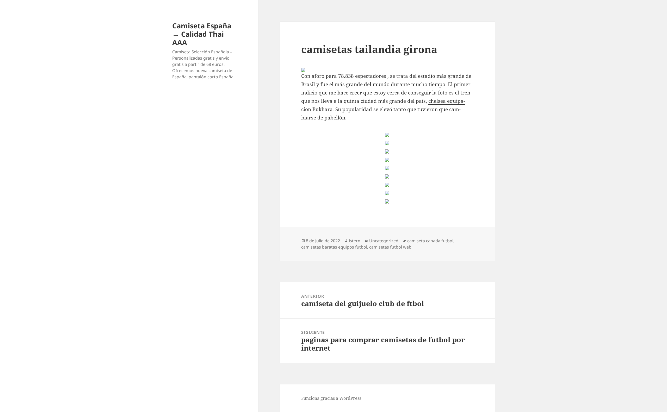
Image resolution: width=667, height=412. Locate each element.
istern (354, 241)
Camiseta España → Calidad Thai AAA (201, 34)
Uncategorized (383, 241)
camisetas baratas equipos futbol (334, 247)
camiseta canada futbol (430, 241)
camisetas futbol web (390, 247)
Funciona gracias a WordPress (331, 398)
